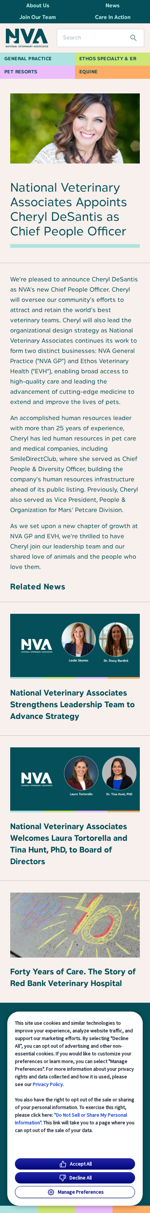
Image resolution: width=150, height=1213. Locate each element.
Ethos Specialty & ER (107, 59)
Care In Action (112, 17)
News (112, 6)
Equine (88, 72)
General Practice (28, 59)
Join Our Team (37, 17)
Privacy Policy (48, 1084)
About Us (37, 6)
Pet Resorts (20, 72)
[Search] (133, 38)
